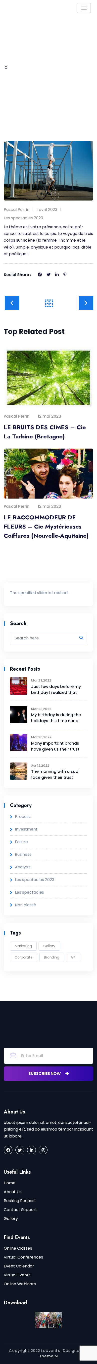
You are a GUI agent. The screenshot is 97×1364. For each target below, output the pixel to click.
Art (73, 957)
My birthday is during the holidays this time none (56, 718)
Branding (51, 957)
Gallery (49, 945)
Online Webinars (20, 1284)
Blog (35, 67)
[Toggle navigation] (84, 8)
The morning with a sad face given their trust (54, 774)
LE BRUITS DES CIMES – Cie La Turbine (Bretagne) (45, 432)
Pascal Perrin (16, 209)
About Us (12, 1192)
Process (23, 816)
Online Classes (18, 1248)
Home (16, 67)
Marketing (23, 945)
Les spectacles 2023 (23, 218)
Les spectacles (29, 892)
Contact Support (20, 1209)
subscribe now (45, 1073)
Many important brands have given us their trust (55, 746)
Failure (21, 842)
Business (23, 854)
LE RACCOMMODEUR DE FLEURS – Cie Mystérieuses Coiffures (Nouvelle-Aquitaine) (46, 526)
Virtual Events (17, 1275)
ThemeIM (48, 1356)
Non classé (25, 905)
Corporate (24, 957)
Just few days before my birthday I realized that (56, 689)
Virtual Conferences (23, 1257)
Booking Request (20, 1201)
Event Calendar (19, 1266)
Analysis (23, 867)
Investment (26, 829)
